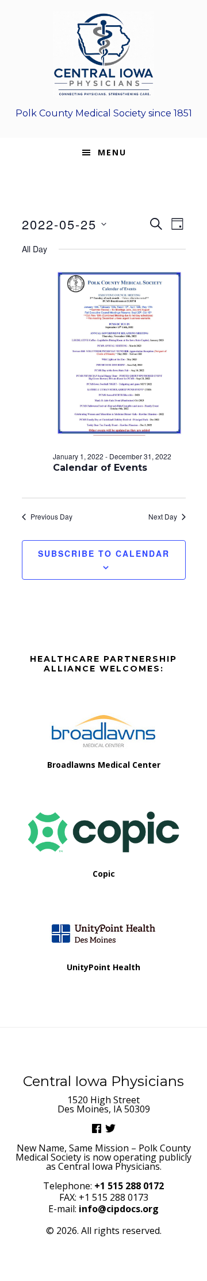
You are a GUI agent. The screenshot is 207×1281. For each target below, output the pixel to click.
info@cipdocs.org (119, 1208)
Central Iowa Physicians (103, 54)
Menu (112, 152)
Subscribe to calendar (104, 553)
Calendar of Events (100, 467)
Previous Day (51, 516)
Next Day (162, 516)
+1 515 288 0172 (129, 1186)
